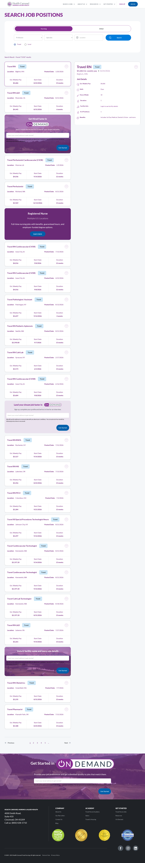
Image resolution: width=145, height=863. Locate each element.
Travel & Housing (90, 819)
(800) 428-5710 (19, 822)
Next (66, 743)
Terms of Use (46, 855)
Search (119, 38)
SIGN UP (122, 4)
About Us (58, 812)
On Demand (119, 819)
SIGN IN (133, 4)
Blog (56, 823)
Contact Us (58, 819)
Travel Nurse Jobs (121, 812)
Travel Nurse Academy (92, 812)
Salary (87, 815)
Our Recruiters (60, 815)
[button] (69, 4)
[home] (18, 4)
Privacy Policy (55, 855)
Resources (118, 815)
